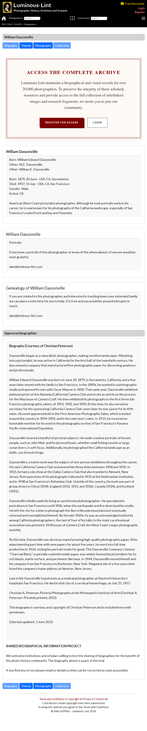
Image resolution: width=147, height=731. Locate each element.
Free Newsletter (135, 3)
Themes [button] (26, 45)
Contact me (101, 699)
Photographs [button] (43, 45)
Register (139, 12)
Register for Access (61, 122)
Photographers (30, 24)
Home (9, 24)
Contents (18, 24)
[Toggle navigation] (143, 18)
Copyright (73, 699)
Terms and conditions (51, 699)
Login (141, 8)
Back (4, 24)
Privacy (86, 699)
